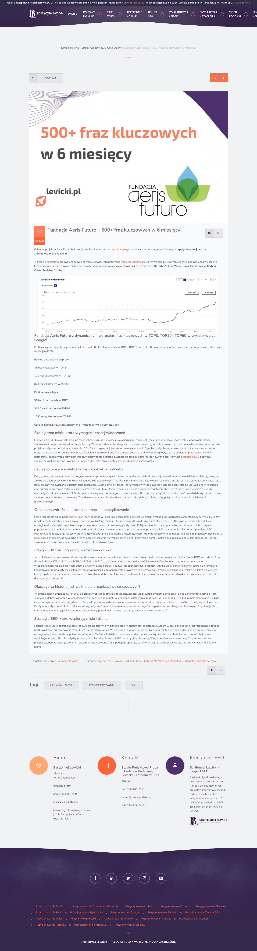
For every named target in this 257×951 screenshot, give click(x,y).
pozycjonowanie (102, 685)
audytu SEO (76, 517)
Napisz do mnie (242, 2)
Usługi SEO (152, 14)
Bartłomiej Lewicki (67, 661)
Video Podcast (235, 14)
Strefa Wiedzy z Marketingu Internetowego (175, 661)
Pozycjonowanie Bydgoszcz (86, 912)
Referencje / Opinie (134, 14)
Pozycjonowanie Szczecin (162, 912)
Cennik (72, 14)
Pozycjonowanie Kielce (49, 918)
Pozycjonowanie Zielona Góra (202, 912)
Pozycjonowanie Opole (174, 906)
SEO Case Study (111, 48)
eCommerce (104, 661)
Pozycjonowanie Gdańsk (50, 906)
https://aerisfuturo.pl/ (132, 262)
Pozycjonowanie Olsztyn (125, 912)
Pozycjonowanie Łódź (83, 918)
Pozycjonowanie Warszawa (90, 924)
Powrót (50, 78)
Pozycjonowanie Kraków (118, 918)
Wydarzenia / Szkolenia (208, 14)
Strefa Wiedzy (90, 48)
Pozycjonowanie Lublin (139, 906)
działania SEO (191, 457)
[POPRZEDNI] (214, 77)
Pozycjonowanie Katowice (156, 918)
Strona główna (70, 48)
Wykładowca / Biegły (178, 14)
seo (133, 685)
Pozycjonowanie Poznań (193, 918)
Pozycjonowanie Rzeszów (51, 924)
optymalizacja (61, 685)
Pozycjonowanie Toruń (49, 912)
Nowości (118, 661)
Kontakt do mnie (89, 14)
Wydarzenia (209, 661)
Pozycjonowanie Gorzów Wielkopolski (95, 906)
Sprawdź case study (133, 2)
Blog (37, 538)
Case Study (111, 14)
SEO (126, 661)
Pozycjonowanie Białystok (210, 906)
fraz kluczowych (121, 249)
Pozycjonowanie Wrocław (130, 924)
